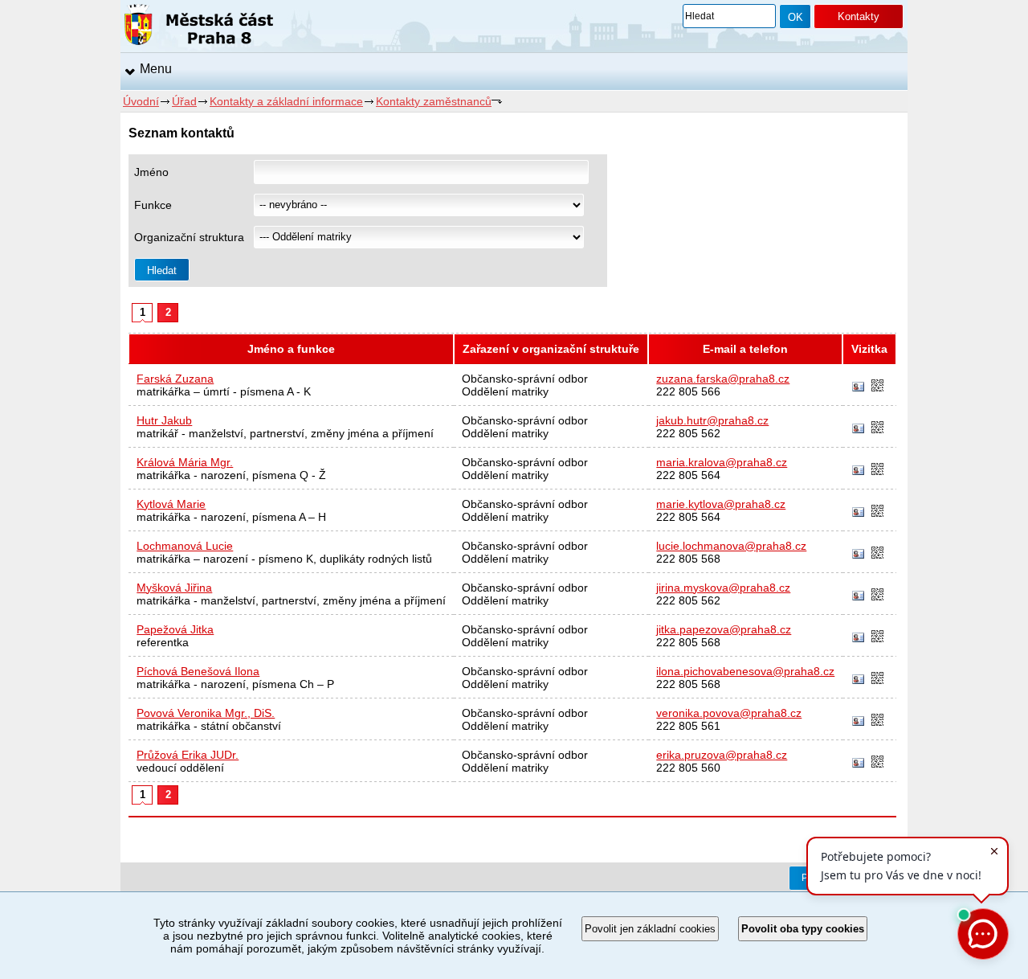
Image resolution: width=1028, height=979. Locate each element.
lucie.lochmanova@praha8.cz (731, 545)
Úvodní (141, 101)
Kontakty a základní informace (286, 101)
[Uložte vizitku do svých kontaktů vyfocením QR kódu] (877, 386)
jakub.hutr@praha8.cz (712, 420)
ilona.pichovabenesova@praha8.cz (745, 671)
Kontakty (858, 16)
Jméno (151, 172)
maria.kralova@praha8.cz (721, 462)
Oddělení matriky (505, 391)
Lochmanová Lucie (185, 545)
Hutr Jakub (164, 420)
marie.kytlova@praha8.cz (720, 504)
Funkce (153, 205)
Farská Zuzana (175, 378)
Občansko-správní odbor (525, 378)
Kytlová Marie (171, 504)
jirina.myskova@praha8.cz (723, 587)
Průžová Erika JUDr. (188, 754)
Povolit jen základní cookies (650, 929)
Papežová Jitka (175, 629)
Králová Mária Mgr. (185, 462)
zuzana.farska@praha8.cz (722, 378)
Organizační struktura (189, 237)
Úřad (184, 101)
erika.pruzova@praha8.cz (721, 754)
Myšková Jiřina (174, 587)
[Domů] (198, 27)
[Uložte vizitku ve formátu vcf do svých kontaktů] (858, 387)
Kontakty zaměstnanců (434, 101)
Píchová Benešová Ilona (198, 671)
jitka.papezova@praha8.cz (723, 629)
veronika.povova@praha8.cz (729, 713)
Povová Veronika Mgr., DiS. (206, 713)
